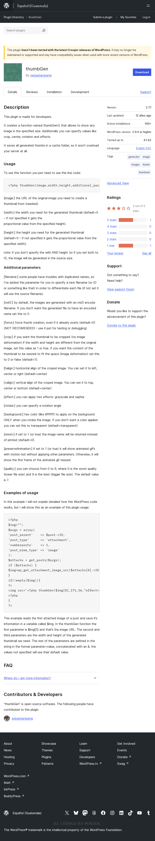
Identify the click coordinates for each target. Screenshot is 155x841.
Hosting (9, 757)
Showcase (49, 743)
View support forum (120, 289)
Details (12, 92)
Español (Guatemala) (27, 813)
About (8, 743)
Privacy (9, 763)
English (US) (143, 148)
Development (80, 92)
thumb (146, 164)
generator (134, 156)
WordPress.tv (90, 763)
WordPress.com (16, 776)
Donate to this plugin (121, 325)
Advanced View (118, 183)
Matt (9, 783)
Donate (124, 757)
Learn (83, 743)
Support (145, 92)
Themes (47, 750)
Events (122, 750)
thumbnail (144, 172)
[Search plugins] (44, 30)
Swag (123, 763)
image (146, 156)
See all (146, 253)
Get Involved (126, 743)
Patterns (47, 763)
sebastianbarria (41, 75)
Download (142, 72)
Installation (54, 92)
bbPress (11, 789)
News (8, 750)
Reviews (32, 92)
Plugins (46, 757)
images (135, 164)
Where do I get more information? (27, 678)
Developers (87, 757)
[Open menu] (149, 5)
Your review (115, 253)
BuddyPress (14, 796)
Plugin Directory (14, 17)
